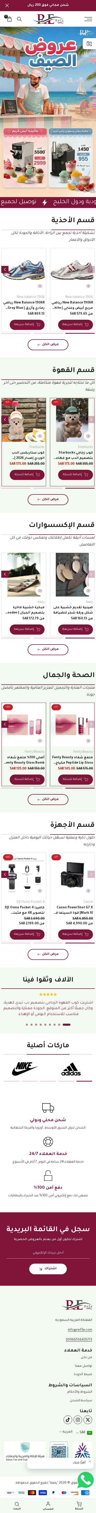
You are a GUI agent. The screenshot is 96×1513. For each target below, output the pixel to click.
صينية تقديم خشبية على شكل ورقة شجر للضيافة (73, 610)
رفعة (89, 602)
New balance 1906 (79, 297)
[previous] (91, 269)
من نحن (86, 1357)
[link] (48, 112)
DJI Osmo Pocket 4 (31, 902)
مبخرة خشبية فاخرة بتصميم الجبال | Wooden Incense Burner (25, 611)
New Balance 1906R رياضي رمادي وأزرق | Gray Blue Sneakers (24, 306)
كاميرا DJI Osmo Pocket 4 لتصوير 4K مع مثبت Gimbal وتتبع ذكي (25, 911)
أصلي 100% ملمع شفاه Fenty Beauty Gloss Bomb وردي (24, 761)
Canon (88, 902)
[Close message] (90, 1461)
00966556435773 (79, 1340)
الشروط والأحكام (79, 1392)
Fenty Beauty (83, 752)
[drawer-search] (19, 19)
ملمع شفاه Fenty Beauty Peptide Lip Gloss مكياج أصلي (72, 761)
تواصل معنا (83, 1366)
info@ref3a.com (80, 1330)
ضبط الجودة (83, 1374)
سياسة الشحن (81, 1401)
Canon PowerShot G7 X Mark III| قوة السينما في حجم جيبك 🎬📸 (73, 911)
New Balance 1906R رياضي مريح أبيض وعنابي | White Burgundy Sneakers (72, 306)
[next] (4, 269)
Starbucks (85, 447)
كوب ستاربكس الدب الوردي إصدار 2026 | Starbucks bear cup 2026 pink (25, 456)
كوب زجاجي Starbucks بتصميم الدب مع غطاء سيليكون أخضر (74, 456)
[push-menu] (88, 19)
